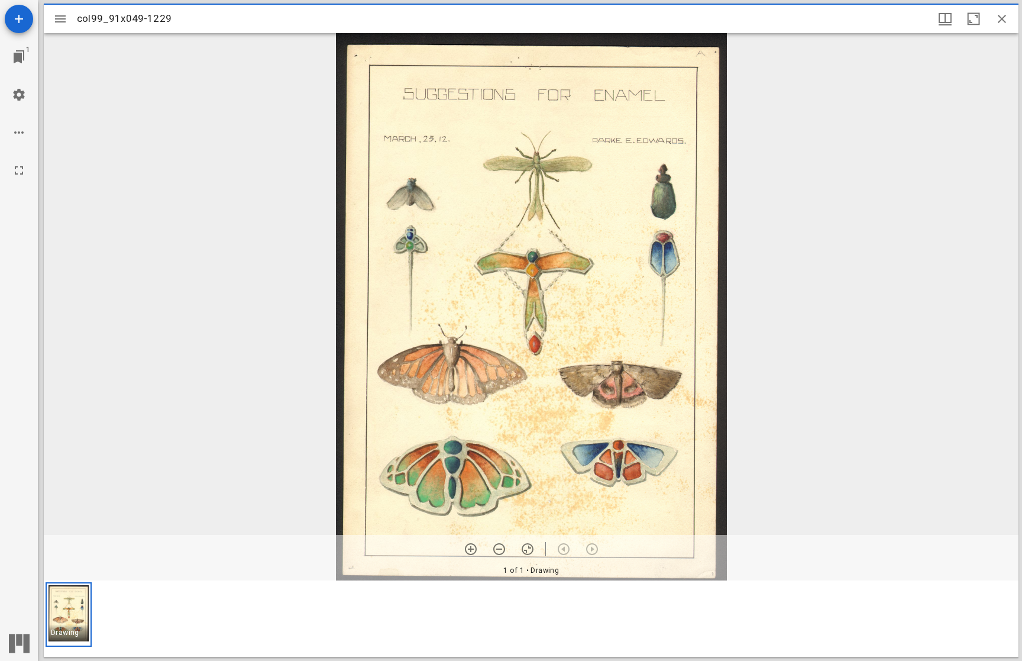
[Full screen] (19, 170)
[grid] (531, 619)
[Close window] (1002, 19)
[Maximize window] (973, 19)
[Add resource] (19, 19)
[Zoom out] (499, 549)
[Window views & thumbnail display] (945, 19)
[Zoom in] (471, 549)
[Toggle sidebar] (60, 19)
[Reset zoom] (527, 549)
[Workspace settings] (19, 94)
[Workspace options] (19, 132)
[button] (68, 614)
